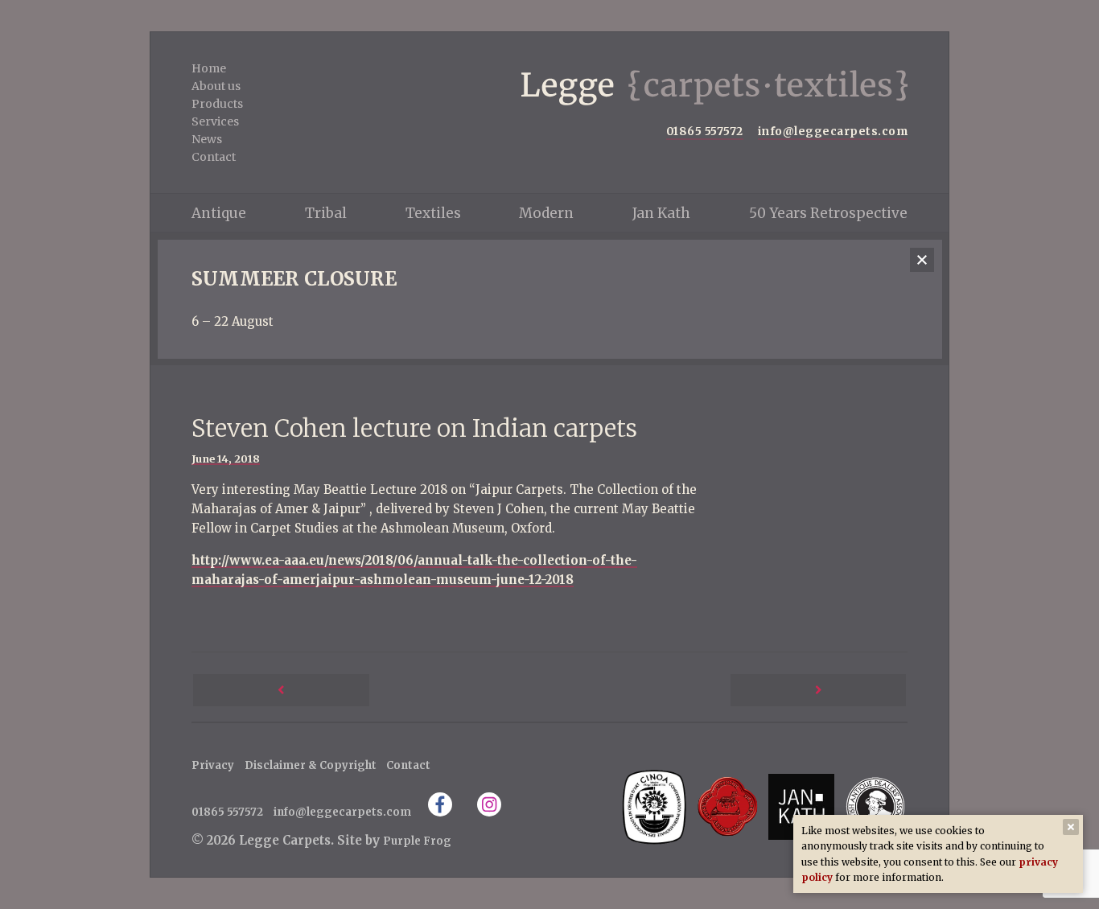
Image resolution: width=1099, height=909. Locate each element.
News (206, 139)
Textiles (433, 213)
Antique (218, 213)
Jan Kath (661, 213)
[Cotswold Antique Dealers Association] (728, 806)
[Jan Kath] (801, 806)
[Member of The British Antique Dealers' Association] (875, 806)
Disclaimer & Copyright (311, 765)
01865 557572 (704, 131)
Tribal (326, 213)
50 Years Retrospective (828, 213)
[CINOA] (653, 806)
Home (208, 68)
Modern (546, 213)
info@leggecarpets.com (833, 131)
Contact (213, 157)
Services (215, 121)
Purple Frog (417, 841)
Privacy (212, 765)
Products (217, 104)
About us (216, 86)
